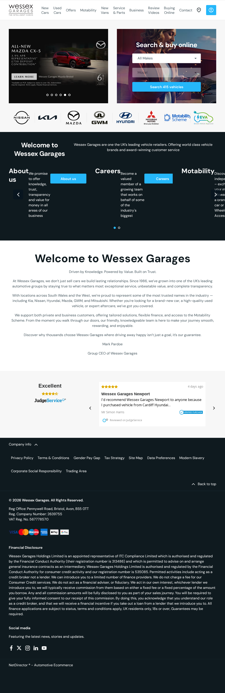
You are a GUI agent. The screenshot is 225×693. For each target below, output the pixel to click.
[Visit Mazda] (73, 117)
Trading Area (76, 471)
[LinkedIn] (35, 648)
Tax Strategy (114, 458)
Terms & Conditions (53, 458)
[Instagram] (27, 648)
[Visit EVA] (203, 117)
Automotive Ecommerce (53, 665)
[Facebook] (11, 648)
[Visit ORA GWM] (99, 117)
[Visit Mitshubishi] (151, 117)
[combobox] (166, 58)
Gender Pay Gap (87, 458)
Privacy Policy (22, 458)
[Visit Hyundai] (125, 117)
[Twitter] (19, 648)
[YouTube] (44, 648)
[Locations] (199, 10)
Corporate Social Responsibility (36, 471)
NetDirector (19, 665)
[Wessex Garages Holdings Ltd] (21, 10)
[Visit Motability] (177, 117)
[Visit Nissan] (21, 117)
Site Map (136, 458)
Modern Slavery (191, 458)
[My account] (211, 10)
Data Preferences (161, 458)
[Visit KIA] (47, 117)
